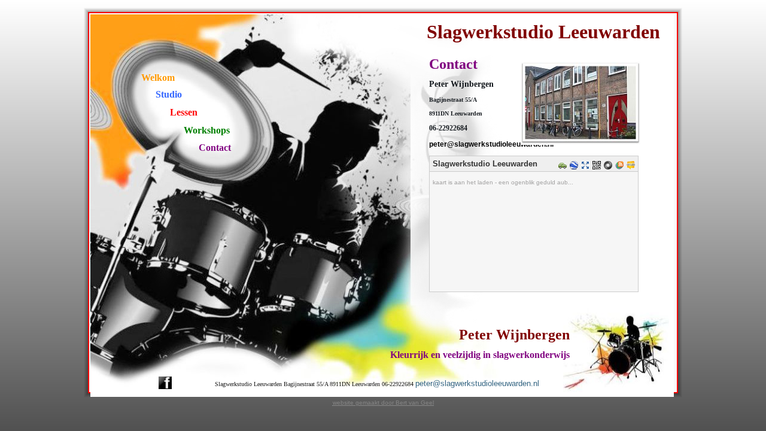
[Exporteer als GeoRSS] (621, 166)
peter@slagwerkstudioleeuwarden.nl (477, 383)
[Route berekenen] (564, 166)
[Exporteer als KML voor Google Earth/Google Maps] (575, 166)
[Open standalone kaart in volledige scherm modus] (586, 166)
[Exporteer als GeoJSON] (609, 166)
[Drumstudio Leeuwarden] (580, 146)
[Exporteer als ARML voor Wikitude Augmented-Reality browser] (632, 166)
